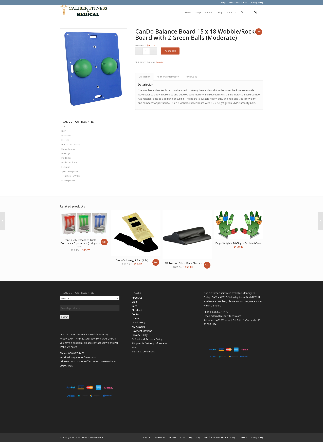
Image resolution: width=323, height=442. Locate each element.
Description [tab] (144, 76)
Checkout (137, 310)
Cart (245, 2)
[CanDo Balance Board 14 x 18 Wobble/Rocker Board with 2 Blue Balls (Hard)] (320, 221)
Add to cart (170, 50)
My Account (234, 2)
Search (64, 317)
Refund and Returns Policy (147, 339)
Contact (136, 314)
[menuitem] (223, 2)
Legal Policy (138, 322)
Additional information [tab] (168, 76)
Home (135, 318)
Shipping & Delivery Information (150, 343)
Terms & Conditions (143, 351)
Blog (134, 301)
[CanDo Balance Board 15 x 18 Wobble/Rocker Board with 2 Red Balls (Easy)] (2, 221)
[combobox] (89, 298)
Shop (223, 2)
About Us (137, 297)
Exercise (160, 62)
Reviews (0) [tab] (191, 76)
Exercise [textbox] (88, 298)
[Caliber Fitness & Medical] (85, 12)
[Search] (242, 12)
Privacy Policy (257, 2)
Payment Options (142, 330)
